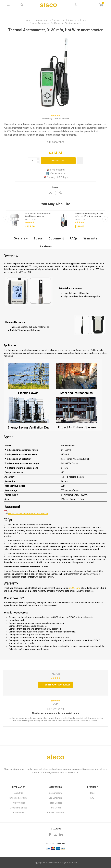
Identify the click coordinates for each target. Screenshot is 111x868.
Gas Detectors (55, 798)
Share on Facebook (55, 193)
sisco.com (18, 769)
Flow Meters (55, 807)
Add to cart (58, 160)
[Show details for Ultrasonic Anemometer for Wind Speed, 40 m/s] (14, 219)
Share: (55, 187)
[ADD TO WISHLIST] (80, 160)
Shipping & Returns (18, 798)
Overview (21, 238)
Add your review (62, 118)
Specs (38, 238)
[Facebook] (50, 834)
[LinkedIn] (61, 834)
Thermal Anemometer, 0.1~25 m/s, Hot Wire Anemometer (89, 215)
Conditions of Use (18, 807)
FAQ (92, 798)
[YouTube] (55, 834)
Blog (92, 793)
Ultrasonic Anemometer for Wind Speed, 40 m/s (38, 215)
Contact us (18, 812)
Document (56, 238)
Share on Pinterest (60, 193)
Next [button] (105, 219)
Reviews (45, 246)
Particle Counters (55, 812)
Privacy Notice (18, 803)
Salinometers (55, 793)
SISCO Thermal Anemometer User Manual (28, 513)
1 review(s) (47, 118)
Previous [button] (6, 219)
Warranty (90, 238)
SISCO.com (74, 588)
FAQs (74, 238)
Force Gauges (55, 803)
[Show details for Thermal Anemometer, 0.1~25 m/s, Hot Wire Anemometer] (64, 219)
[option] (31, 219)
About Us (18, 793)
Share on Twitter (50, 193)
